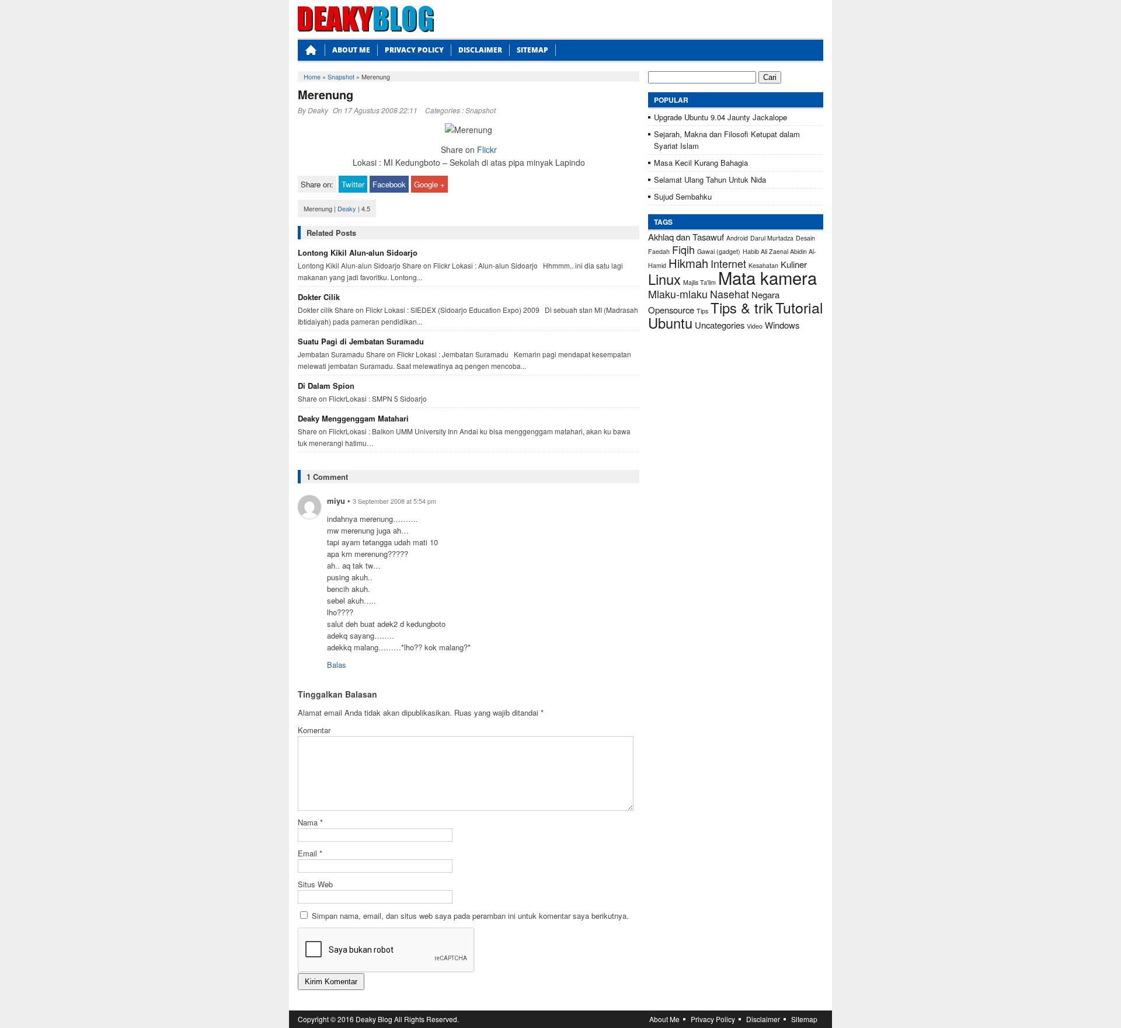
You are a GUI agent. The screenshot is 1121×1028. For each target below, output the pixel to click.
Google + (429, 184)
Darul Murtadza (771, 238)
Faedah (659, 251)
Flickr (487, 149)
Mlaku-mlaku (678, 294)
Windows (782, 325)
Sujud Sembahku (683, 196)
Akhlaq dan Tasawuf (686, 237)
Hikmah (688, 263)
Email (310, 853)
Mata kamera (767, 277)
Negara (765, 294)
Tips (702, 310)
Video (755, 326)
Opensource (671, 310)
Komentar (314, 730)
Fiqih (683, 249)
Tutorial (799, 307)
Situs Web (315, 884)
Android (737, 238)
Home (312, 76)
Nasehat (729, 294)
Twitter (353, 184)
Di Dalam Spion (326, 385)
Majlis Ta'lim (699, 282)
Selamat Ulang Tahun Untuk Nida (710, 179)
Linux (664, 279)
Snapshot (341, 76)
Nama (310, 822)
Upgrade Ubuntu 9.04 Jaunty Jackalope (720, 117)
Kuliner (794, 264)
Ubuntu (670, 323)
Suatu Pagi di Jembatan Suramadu (361, 341)
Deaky (318, 110)
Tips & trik (742, 308)
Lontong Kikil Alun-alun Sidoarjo (357, 252)
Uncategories (719, 325)
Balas (336, 664)
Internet (728, 263)
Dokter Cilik (319, 296)
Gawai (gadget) (718, 251)
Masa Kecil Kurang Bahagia (701, 162)
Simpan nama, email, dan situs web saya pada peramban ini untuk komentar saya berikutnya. (470, 915)
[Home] (311, 53)
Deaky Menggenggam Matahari (353, 418)
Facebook (389, 184)
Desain (805, 238)
